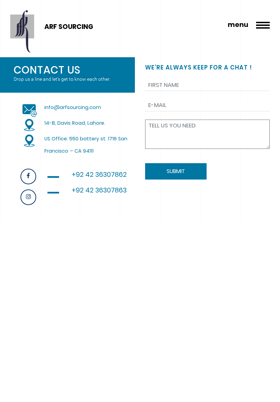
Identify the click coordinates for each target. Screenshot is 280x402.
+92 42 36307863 (99, 190)
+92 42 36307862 (99, 174)
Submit (176, 171)
